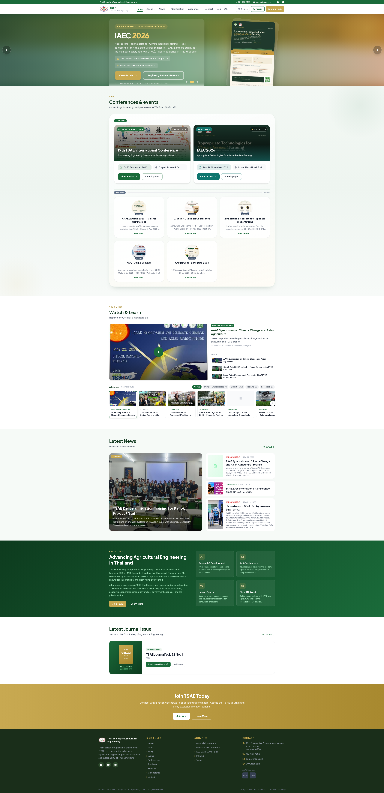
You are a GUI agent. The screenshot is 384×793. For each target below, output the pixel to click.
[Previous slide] (6, 50)
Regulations (246, 789)
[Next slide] (377, 50)
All (197, 387)
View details (126, 69)
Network (151, 768)
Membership (153, 772)
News (162, 9)
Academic (193, 9)
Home (140, 9)
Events (150, 756)
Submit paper (152, 176)
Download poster (158, 69)
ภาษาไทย (259, 9)
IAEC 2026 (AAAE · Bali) (206, 751)
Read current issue (156, 664)
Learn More (137, 603)
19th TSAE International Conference (148, 150)
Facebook (267, 387)
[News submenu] (167, 9)
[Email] (115, 764)
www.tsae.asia (253, 763)
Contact (209, 9)
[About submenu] (155, 9)
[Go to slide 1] (186, 82)
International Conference (207, 747)
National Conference (205, 743)
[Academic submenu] (201, 9)
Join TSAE (222, 9)
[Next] (272, 403)
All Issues (267, 634)
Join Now (181, 716)
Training (252, 387)
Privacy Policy (260, 789)
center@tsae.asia (263, 2)
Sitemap (282, 789)
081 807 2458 (244, 2)
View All (267, 447)
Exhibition (237, 387)
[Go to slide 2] (190, 82)
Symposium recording (215, 387)
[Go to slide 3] (196, 82)
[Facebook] (278, 2)
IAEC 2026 (206, 150)
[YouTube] (283, 2)
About (150, 9)
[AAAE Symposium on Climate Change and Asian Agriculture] (158, 352)
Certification (177, 9)
